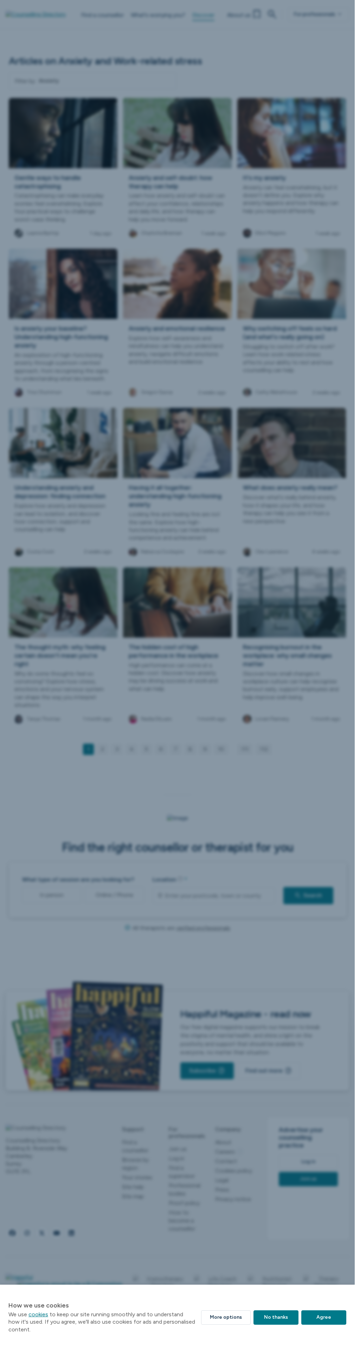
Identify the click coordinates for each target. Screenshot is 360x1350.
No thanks (276, 1317)
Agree (323, 1317)
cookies (38, 1314)
